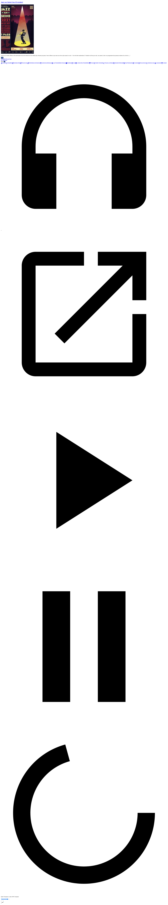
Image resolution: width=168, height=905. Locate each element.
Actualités (9, 62)
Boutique (69, 62)
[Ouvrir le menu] (2, 58)
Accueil (4, 62)
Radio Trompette (99, 62)
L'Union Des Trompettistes (83, 62)
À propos (136, 62)
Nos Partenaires (129, 62)
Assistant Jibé (16, 62)
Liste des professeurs (47, 62)
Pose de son (24, 62)
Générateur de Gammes (34, 62)
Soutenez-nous (151, 62)
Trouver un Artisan (108, 62)
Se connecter (4, 60)
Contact (165, 62)
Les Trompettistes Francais (59, 62)
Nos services (143, 62)
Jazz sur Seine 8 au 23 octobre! (12, 2)
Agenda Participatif (119, 62)
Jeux (74, 62)
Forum (92, 62)
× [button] (1, 230)
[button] (84, 147)
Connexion (158, 62)
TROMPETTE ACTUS (6, 59)
